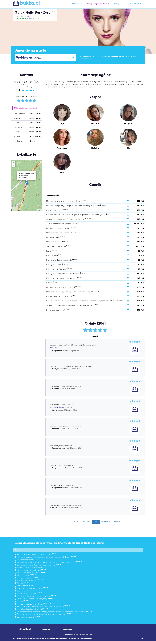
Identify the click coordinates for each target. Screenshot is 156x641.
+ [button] (14, 162)
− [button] (14, 165)
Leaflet (39, 210)
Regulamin (67, 629)
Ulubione (78, 4)
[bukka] (35, 3)
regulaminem (86, 638)
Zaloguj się (118, 4)
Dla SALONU (135, 4)
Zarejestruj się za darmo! (98, 4)
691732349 (28, 90)
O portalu (46, 629)
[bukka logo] (25, 629)
